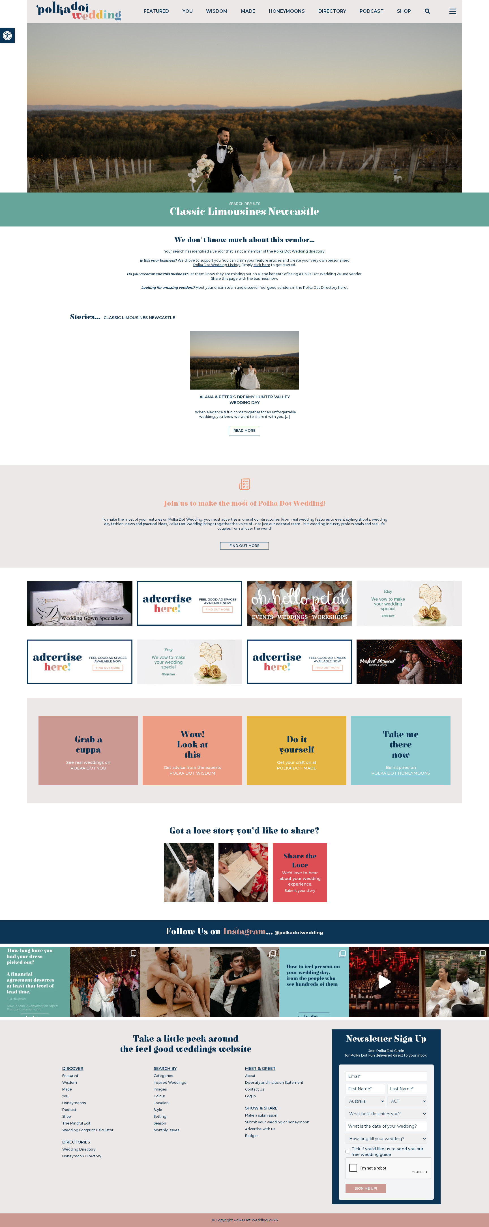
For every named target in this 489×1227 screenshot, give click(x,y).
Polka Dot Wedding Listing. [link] (217, 265)
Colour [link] (159, 1096)
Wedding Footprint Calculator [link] (87, 1130)
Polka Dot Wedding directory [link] (299, 251)
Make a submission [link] (261, 1115)
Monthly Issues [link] (166, 1130)
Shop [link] (404, 11)
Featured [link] (156, 11)
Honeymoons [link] (287, 11)
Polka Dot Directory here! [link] (325, 287)
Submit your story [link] (300, 890)
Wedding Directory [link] (79, 1149)
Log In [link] (250, 1096)
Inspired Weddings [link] (170, 1082)
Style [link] (158, 1110)
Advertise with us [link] (260, 1129)
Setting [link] (160, 1116)
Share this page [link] (224, 278)
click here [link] (262, 265)
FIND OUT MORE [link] (244, 546)
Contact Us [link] (254, 1089)
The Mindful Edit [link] (76, 1123)
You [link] (188, 11)
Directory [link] (332, 11)
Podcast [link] (372, 11)
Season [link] (160, 1123)
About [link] (250, 1076)
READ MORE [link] (244, 430)
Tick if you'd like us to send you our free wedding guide (387, 1151)
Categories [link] (163, 1076)
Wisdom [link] (217, 11)
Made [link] (248, 11)
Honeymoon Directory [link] (81, 1156)
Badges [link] (251, 1136)
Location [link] (161, 1103)
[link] (7, 35)
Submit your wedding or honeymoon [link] (277, 1122)
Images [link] (160, 1089)
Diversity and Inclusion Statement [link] (274, 1082)
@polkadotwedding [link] (298, 932)
